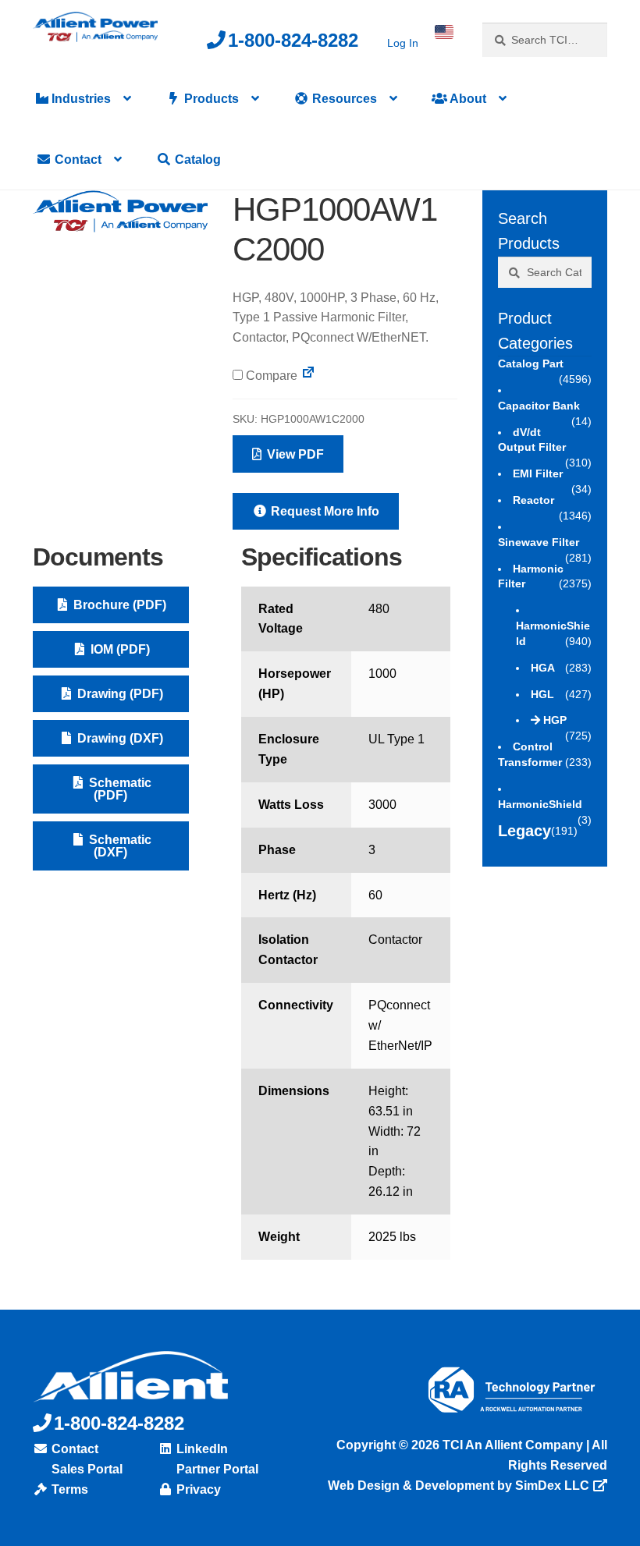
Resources (343, 98)
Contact (76, 159)
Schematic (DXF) (118, 846)
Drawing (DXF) (118, 738)
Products (210, 98)
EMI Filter (538, 473)
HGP (555, 720)
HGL (542, 694)
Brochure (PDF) (118, 605)
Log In (402, 43)
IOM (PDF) (118, 649)
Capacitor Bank (539, 405)
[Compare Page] (308, 375)
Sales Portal (85, 1469)
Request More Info (323, 511)
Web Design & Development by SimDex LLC (458, 1485)
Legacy (524, 830)
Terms (68, 1489)
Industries (79, 98)
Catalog (196, 159)
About (466, 98)
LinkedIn (200, 1449)
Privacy (197, 1489)
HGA (543, 667)
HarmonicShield (540, 804)
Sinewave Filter (538, 542)
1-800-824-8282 (293, 40)
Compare (270, 375)
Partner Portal (215, 1469)
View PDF (294, 454)
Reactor (533, 500)
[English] (444, 32)
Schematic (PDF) (118, 789)
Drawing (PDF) (118, 693)
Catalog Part (531, 363)
